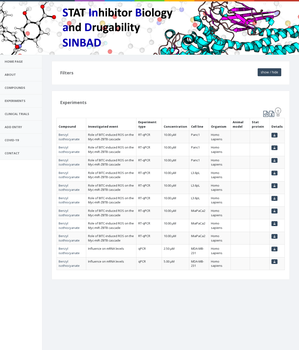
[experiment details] (274, 135)
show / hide (269, 72)
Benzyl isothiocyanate (69, 137)
